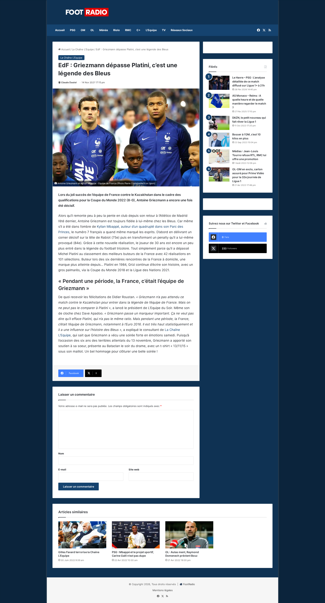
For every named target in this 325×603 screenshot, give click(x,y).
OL (92, 30)
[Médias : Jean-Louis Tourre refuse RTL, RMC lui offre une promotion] (219, 156)
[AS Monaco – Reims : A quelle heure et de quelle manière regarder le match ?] (219, 101)
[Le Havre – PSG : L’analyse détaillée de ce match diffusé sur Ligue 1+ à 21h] (219, 83)
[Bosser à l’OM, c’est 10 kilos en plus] (219, 140)
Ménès (103, 30)
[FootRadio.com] (87, 12)
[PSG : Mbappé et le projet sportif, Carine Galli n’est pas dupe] (136, 534)
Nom (61, 453)
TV (164, 30)
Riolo (116, 30)
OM (83, 30)
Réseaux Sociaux (182, 30)
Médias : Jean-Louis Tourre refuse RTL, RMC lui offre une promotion (249, 155)
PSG (72, 30)
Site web (134, 469)
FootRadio (189, 584)
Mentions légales (163, 590)
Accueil (60, 30)
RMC (128, 30)
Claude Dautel (69, 82)
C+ (138, 30)
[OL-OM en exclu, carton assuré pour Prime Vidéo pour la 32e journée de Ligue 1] (219, 174)
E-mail (62, 469)
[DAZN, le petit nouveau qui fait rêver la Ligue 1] (219, 123)
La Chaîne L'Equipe (83, 49)
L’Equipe (151, 30)
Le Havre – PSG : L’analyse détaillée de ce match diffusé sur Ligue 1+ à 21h (248, 81)
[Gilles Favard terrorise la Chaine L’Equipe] (82, 534)
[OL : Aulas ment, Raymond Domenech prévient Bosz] (189, 534)
